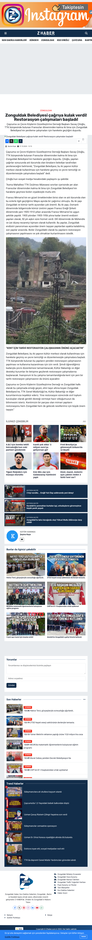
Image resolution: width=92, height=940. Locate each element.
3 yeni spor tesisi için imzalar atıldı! (19, 637)
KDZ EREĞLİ (63, 40)
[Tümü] (84, 699)
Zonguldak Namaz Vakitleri (68, 880)
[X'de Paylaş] (11, 141)
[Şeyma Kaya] (12, 536)
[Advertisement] (46, 75)
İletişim (10, 915)
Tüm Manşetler (63, 888)
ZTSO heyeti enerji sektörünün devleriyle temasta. (66, 578)
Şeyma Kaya (12, 146)
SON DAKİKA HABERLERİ (14, 40)
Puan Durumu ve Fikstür (67, 885)
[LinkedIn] (33, 908)
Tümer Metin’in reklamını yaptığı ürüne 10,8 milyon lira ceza (53, 734)
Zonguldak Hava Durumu (67, 877)
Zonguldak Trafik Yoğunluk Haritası (72, 882)
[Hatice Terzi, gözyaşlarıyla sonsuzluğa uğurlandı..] (25, 564)
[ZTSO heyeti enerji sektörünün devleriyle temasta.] (66, 564)
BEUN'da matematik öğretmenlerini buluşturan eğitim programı (51, 746)
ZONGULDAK (47, 40)
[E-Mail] (22, 540)
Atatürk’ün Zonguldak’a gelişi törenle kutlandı (64, 637)
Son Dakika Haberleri (66, 890)
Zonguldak (46, 110)
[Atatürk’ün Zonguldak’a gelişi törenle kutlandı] (66, 624)
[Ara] (86, 33)
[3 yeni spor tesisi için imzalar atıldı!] (25, 624)
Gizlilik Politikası (13, 918)
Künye (49, 915)
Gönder (11, 685)
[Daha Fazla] (21, 141)
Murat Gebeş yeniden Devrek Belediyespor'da (47, 758)
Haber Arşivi (62, 893)
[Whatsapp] (41, 908)
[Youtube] (37, 908)
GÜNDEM (33, 40)
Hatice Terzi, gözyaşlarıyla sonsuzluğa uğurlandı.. (25, 578)
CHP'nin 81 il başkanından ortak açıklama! (63, 606)
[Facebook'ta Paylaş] (7, 141)
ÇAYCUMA (77, 40)
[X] (19, 908)
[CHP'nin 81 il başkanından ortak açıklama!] (66, 593)
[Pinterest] (24, 908)
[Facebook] (15, 908)
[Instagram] (28, 908)
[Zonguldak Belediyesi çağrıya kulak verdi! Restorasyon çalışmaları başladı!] (46, 136)
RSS (20, 929)
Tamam (83, 936)
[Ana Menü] (5, 33)
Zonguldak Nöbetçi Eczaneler (69, 874)
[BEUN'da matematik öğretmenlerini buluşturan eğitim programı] (25, 593)
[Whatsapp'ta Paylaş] (16, 141)
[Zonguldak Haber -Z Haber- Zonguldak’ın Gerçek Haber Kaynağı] (46, 33)
